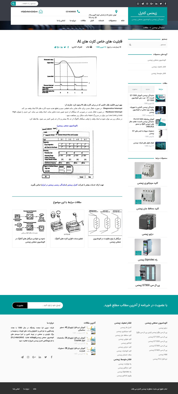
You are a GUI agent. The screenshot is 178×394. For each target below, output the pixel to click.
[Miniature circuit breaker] (147, 170)
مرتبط (161, 89)
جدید (148, 89)
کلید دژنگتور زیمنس (124, 368)
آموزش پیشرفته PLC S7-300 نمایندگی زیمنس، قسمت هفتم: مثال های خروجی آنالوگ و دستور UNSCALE (141, 123)
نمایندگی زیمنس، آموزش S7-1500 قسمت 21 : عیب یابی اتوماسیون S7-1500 (142, 98)
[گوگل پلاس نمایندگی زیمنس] (152, 3)
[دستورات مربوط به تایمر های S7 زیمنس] (160, 134)
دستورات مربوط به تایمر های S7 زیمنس (143, 132)
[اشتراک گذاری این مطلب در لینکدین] (61, 47)
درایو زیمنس (147, 234)
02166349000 (71, 11)
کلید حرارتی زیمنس (124, 347)
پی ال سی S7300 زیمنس (148, 285)
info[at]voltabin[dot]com (29, 11)
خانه (122, 20)
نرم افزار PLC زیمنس (160, 359)
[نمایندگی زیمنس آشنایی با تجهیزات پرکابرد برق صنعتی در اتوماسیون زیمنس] (160, 110)
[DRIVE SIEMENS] (147, 221)
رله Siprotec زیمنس (147, 259)
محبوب (134, 89)
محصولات (112, 20)
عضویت (20, 305)
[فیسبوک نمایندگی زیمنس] (165, 3)
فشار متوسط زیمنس (158, 73)
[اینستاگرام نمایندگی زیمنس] (147, 3)
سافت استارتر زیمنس (124, 354)
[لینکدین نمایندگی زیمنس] (156, 3)
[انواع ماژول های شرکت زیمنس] (160, 146)
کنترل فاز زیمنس (125, 327)
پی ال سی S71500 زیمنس (157, 341)
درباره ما (73, 20)
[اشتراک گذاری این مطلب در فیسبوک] (68, 47)
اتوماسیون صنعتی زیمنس (157, 60)
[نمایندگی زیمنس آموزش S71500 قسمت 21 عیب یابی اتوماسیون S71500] (160, 98)
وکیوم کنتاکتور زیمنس (124, 375)
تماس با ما (61, 20)
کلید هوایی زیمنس (124, 339)
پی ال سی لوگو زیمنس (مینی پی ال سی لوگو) (151, 332)
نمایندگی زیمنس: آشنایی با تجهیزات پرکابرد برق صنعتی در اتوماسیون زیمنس (142, 110)
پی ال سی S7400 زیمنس (158, 350)
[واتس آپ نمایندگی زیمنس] (138, 3)
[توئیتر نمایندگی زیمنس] (161, 3)
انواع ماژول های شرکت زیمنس (143, 143)
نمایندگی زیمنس (158, 27)
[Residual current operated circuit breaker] (147, 196)
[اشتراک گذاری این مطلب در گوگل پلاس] (58, 47)
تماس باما (16, 389)
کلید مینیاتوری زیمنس (147, 183)
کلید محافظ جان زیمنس (147, 208)
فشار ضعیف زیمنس (159, 66)
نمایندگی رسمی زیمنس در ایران (54, 185)
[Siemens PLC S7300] (147, 272)
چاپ (87, 46)
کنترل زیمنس (72, 185)
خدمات (101, 20)
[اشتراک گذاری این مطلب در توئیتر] (64, 47)
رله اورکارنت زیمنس (124, 364)
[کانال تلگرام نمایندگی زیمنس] (142, 3)
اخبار (92, 20)
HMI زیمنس (163, 354)
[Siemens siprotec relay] (147, 247)
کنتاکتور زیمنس (126, 343)
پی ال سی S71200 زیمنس (157, 336)
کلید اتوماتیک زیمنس (124, 351)
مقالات (83, 20)
